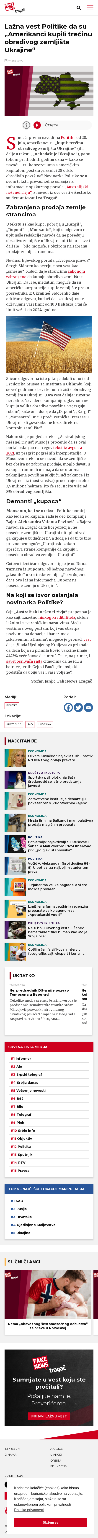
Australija (13, 724)
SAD (30, 724)
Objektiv (24, 1139)
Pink (20, 1123)
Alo (19, 1067)
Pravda (23, 1171)
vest (87, 639)
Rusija (21, 1209)
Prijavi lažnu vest (49, 1416)
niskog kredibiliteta (56, 617)
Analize (56, 1448)
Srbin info (26, 1131)
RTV (21, 1163)
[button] (90, 7)
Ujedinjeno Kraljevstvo (36, 1225)
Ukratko (24, 975)
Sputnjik (25, 1155)
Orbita (55, 1460)
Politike (68, 137)
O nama (10, 1454)
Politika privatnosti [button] (29, 1510)
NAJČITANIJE (22, 741)
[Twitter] (78, 707)
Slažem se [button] (50, 1522)
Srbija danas (27, 1083)
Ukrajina (45, 724)
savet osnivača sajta (24, 661)
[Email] (88, 707)
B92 (20, 1099)
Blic (20, 1107)
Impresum (12, 1448)
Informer (23, 1059)
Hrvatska (24, 1217)
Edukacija (58, 1466)
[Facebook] (68, 707)
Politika (12, 705)
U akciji (56, 1454)
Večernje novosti (31, 1091)
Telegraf (24, 1115)
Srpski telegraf (29, 1075)
